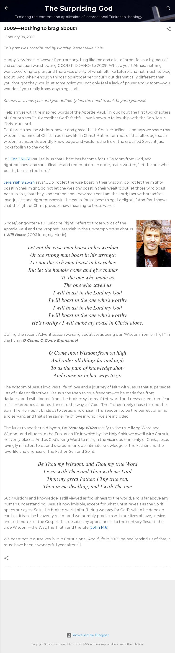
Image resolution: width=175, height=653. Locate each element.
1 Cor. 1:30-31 (19, 159)
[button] (168, 29)
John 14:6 (99, 527)
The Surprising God (79, 8)
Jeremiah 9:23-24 (19, 182)
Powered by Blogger (90, 635)
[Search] (168, 9)
